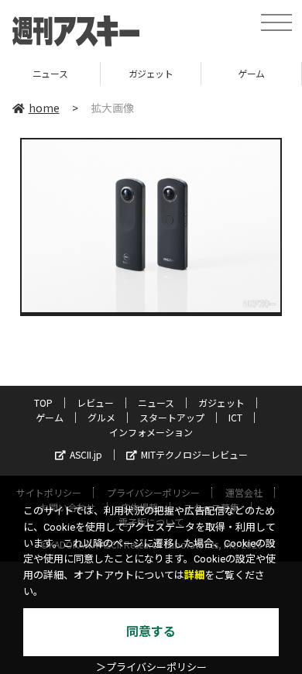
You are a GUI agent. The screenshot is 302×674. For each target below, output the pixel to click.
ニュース (156, 402)
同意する (151, 631)
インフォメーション (151, 431)
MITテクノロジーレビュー (194, 454)
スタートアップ (171, 417)
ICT (235, 417)
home (44, 107)
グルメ (101, 417)
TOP (43, 402)
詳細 (194, 575)
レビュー (95, 402)
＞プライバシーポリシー (151, 667)
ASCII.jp (86, 454)
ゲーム (214, 73)
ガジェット (113, 73)
